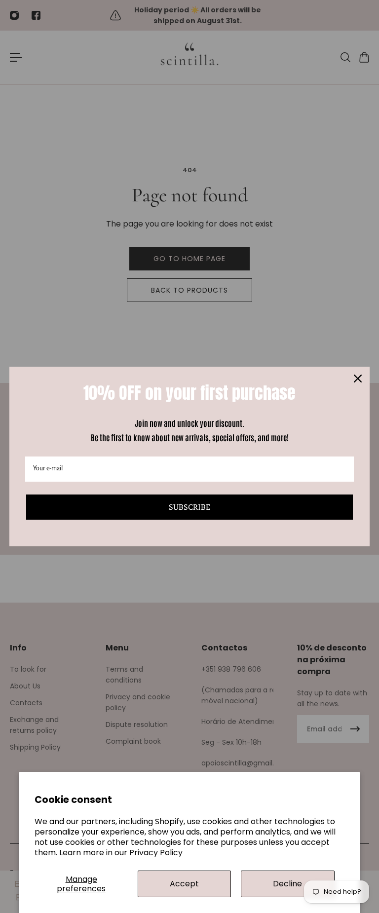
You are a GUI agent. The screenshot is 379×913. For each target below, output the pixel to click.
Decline (287, 883)
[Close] (358, 378)
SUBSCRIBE (189, 506)
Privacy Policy (156, 852)
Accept (184, 883)
